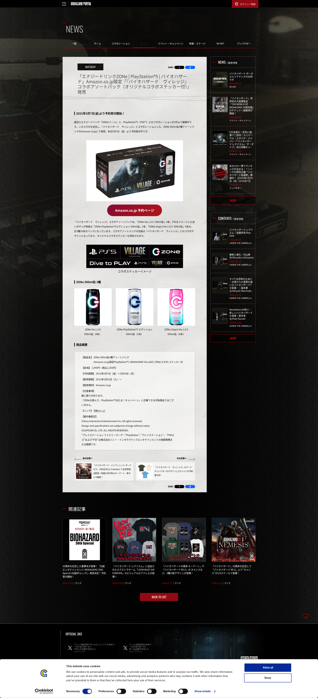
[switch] (121, 691)
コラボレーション (120, 43)
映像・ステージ (197, 43)
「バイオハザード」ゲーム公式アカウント (141, 648)
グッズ (144, 43)
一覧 (74, 43)
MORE (233, 200)
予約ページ (99, 410)
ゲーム (97, 43)
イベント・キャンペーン (170, 43)
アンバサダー (244, 43)
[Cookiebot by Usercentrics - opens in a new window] (43, 691)
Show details (202, 691)
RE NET (220, 43)
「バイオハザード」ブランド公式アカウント (95, 648)
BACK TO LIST (159, 597)
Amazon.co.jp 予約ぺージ (134, 210)
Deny (268, 677)
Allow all (268, 667)
